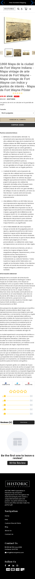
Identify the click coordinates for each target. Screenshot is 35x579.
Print (6, 520)
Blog (6, 527)
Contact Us (9, 534)
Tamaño (3, 109)
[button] (2, 3)
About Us (8, 531)
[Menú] (30, 9)
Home (7, 516)
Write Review (23, 422)
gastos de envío (8, 103)
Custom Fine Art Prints (13, 523)
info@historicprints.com (15, 552)
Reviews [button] (6, 422)
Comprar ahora (17, 125)
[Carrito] (25, 9)
